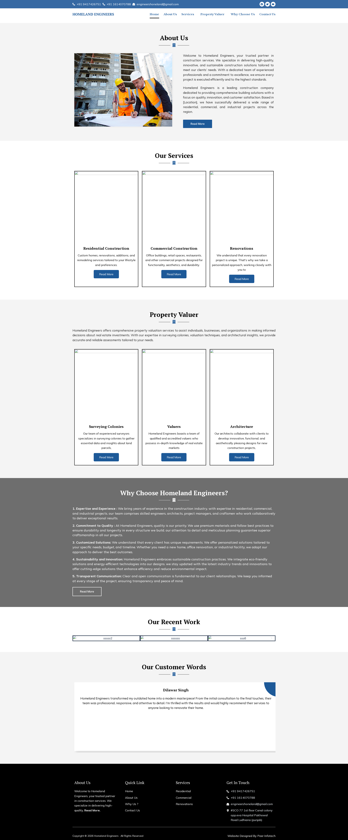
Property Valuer (212, 14)
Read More (106, 274)
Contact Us (267, 14)
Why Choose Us (243, 14)
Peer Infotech (266, 836)
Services (187, 14)
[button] (76, 638)
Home (154, 14)
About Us (170, 14)
